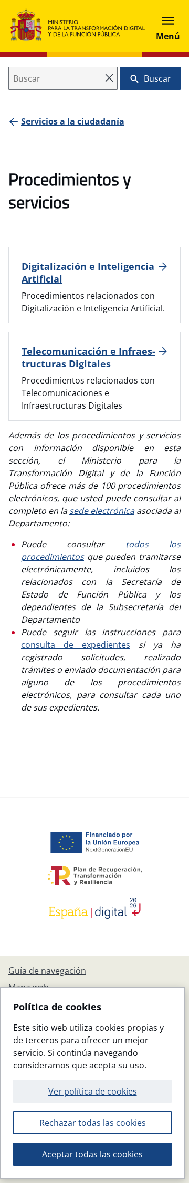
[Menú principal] (168, 26)
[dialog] (92, 1083)
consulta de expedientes (75, 644)
